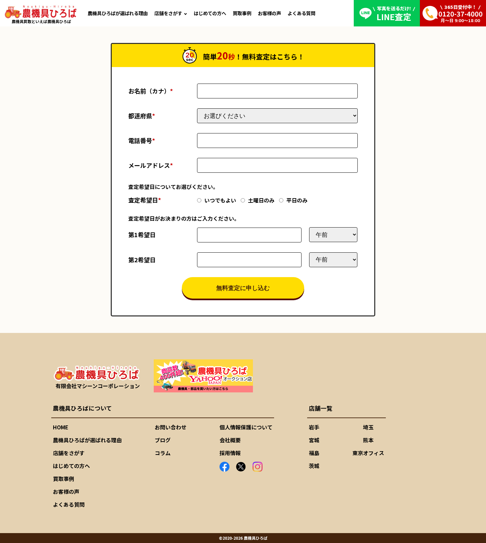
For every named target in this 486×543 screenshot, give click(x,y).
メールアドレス (150, 165)
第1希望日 (142, 234)
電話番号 (141, 140)
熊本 (368, 440)
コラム (163, 453)
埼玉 (368, 427)
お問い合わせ (170, 427)
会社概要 (230, 440)
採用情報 (230, 453)
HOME (60, 427)
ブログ (163, 440)
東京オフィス (368, 453)
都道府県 (141, 115)
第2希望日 (142, 259)
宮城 (314, 440)
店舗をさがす (168, 13)
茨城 (314, 466)
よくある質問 (301, 13)
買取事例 (242, 13)
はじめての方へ (210, 13)
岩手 (314, 427)
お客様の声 (269, 13)
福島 (314, 453)
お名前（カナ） (150, 91)
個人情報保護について (246, 427)
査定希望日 (144, 200)
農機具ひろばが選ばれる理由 (118, 13)
